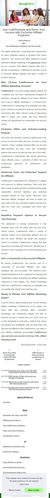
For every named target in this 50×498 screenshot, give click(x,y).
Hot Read (6, 402)
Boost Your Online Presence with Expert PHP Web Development (9, 356)
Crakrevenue (35, 63)
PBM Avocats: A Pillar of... (12, 420)
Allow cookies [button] (33, 490)
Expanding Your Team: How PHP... (15, 415)
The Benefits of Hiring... (11, 436)
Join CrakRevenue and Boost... (14, 425)
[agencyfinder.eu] (25, 13)
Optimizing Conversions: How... (14, 446)
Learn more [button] (24, 484)
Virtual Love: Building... (11, 451)
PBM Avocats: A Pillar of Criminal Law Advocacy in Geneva (38, 356)
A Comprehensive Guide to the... (15, 472)
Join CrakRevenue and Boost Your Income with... (24, 46)
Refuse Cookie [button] (14, 490)
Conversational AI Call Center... (14, 467)
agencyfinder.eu (24, 40)
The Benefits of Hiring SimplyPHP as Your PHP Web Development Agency (24, 388)
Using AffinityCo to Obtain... (13, 462)
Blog (23, 43)
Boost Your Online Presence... (14, 431)
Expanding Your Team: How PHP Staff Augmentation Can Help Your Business (23, 371)
